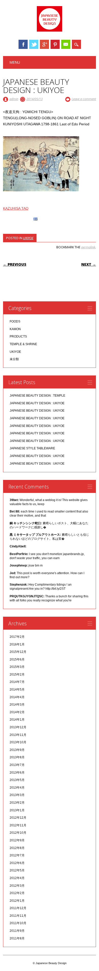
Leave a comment (84, 99)
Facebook (23, 44)
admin (13, 99)
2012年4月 (17, 878)
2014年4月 (17, 697)
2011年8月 (17, 938)
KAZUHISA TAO (15, 208)
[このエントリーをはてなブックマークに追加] (36, 221)
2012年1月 (17, 900)
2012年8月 (17, 848)
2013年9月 (17, 750)
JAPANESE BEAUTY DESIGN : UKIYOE (37, 403)
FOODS (15, 321)
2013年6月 (17, 772)
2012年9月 (17, 840)
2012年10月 (18, 832)
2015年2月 (17, 674)
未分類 (14, 359)
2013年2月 (17, 802)
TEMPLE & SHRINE (23, 344)
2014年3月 (17, 704)
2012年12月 (18, 817)
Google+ (44, 44)
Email (65, 44)
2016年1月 (17, 644)
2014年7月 (17, 682)
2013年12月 (18, 727)
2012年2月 (17, 893)
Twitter (33, 44)
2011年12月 (18, 908)
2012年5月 (17, 870)
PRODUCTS (18, 336)
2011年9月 (17, 931)
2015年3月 (17, 667)
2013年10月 (18, 742)
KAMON (15, 329)
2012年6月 (17, 863)
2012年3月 (17, 885)
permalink (88, 247)
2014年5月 (17, 689)
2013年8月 (17, 757)
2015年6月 (17, 659)
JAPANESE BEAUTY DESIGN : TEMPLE (37, 395)
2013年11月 (18, 735)
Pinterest (55, 44)
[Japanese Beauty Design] (49, 30)
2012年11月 (18, 825)
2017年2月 (17, 637)
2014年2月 (17, 712)
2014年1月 (17, 719)
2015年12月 (18, 652)
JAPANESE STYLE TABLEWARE (32, 448)
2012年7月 (17, 855)
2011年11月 (18, 916)
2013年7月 (17, 765)
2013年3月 (17, 795)
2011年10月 (18, 923)
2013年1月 (17, 810)
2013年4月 (17, 787)
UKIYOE (28, 238)
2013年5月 (17, 780)
